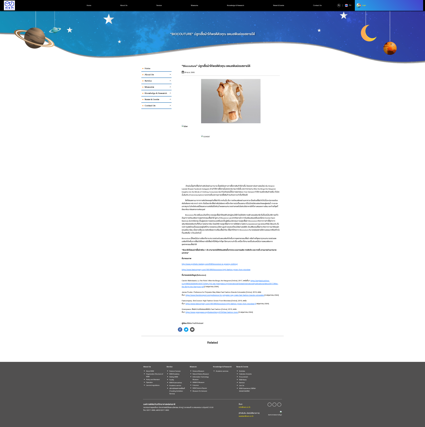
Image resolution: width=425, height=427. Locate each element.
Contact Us (317, 5)
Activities (242, 371)
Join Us (241, 385)
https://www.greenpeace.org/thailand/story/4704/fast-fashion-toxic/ (212, 312)
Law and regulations (152, 385)
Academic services (222, 371)
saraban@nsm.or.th (246, 416)
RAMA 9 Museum (198, 382)
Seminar (242, 382)
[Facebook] (180, 329)
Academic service (175, 385)
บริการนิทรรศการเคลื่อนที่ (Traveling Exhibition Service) (177, 391)
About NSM (150, 371)
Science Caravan (175, 371)
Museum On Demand (200, 391)
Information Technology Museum (201, 378)
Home (89, 5)
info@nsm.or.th (244, 407)
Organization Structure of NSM (154, 375)
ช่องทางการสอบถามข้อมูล (275, 415)
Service (159, 5)
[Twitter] (186, 329)
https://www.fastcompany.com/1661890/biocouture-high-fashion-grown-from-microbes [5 (221, 303)
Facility (171, 379)
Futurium (196, 385)
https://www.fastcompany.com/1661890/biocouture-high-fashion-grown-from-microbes (216, 269)
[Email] (192, 329)
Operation (149, 382)
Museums (194, 5)
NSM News (243, 379)
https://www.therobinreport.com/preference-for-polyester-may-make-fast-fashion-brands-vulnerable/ (225, 295)
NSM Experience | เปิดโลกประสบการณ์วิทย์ (247, 389)
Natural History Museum (201, 374)
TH (350, 5)
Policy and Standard (153, 379)
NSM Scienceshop (175, 382)
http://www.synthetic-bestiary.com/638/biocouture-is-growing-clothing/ (210, 264)
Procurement (243, 376)
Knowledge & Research (235, 5)
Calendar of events (245, 374)
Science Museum (198, 371)
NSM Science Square (200, 388)
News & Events (278, 5)
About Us (123, 5)
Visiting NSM (173, 376)
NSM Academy (174, 374)
